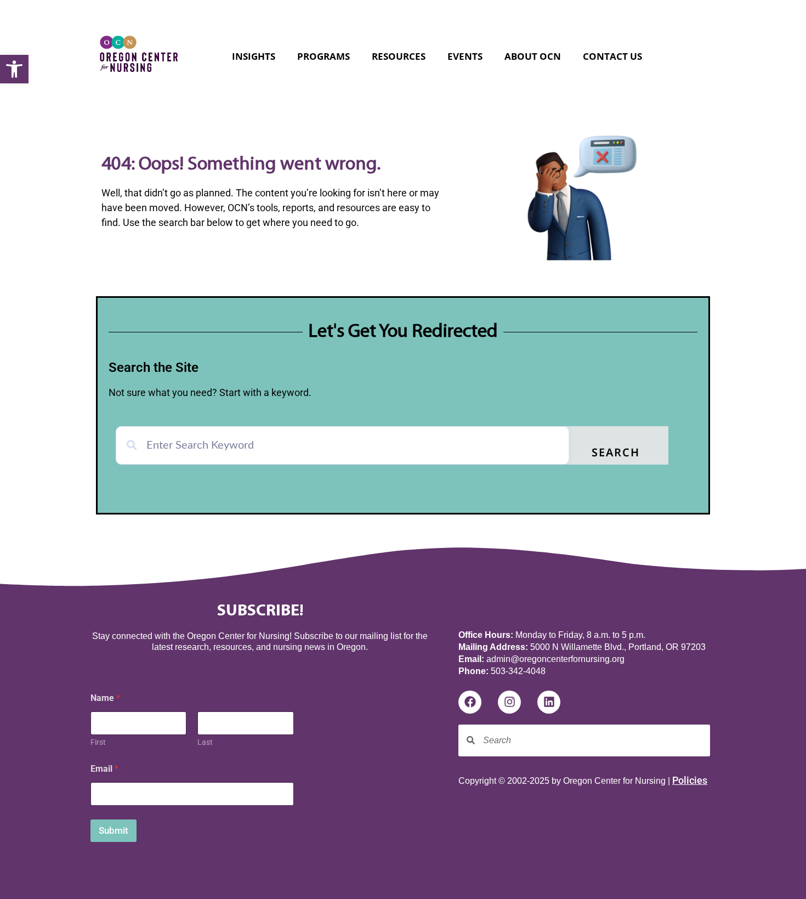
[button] (14, 69)
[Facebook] (469, 702)
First (98, 742)
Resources (398, 56)
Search (616, 453)
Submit (113, 830)
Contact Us (612, 56)
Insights (253, 56)
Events (465, 56)
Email (104, 769)
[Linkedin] (548, 702)
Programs (323, 56)
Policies (689, 780)
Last (205, 742)
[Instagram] (509, 702)
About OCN (532, 56)
